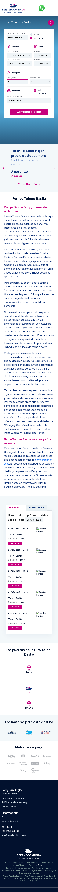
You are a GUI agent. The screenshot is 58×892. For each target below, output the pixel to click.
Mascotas (35, 78)
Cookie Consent (10, 821)
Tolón (29, 672)
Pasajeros (12, 78)
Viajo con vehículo (41, 91)
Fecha (37, 51)
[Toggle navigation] (52, 8)
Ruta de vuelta (14, 59)
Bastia (29, 707)
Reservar (15, 543)
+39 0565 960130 (36, 486)
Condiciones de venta (13, 798)
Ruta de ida (12, 51)
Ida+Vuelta (38, 38)
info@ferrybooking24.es (14, 835)
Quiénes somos (9, 794)
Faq (3, 816)
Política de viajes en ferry (14, 802)
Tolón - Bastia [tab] (16, 507)
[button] (3, 168)
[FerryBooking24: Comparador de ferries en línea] (13, 8)
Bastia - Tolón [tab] (36, 507)
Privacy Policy (9, 806)
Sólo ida (37, 34)
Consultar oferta (29, 184)
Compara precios (29, 112)
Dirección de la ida (16, 33)
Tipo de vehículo (15, 96)
